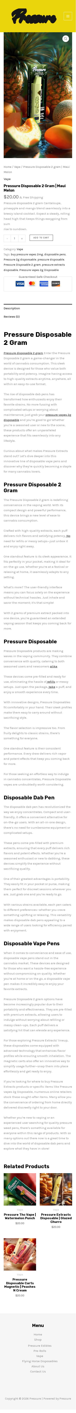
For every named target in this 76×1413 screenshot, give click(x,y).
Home (7, 167)
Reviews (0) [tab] (12, 316)
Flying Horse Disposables (40, 1361)
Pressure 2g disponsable (20, 259)
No (68, 536)
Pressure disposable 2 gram (23, 353)
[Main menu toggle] (68, 16)
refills (50, 681)
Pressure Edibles (40, 1345)
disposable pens (55, 254)
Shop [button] (38, 1339)
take (51, 687)
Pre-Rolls (39, 1351)
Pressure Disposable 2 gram (22, 264)
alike (53, 666)
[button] (65, 38)
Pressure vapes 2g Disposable (39, 270)
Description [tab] (12, 308)
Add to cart (41, 238)
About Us (37, 1366)
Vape (17, 167)
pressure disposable (51, 259)
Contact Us (38, 1371)
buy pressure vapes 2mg (27, 254)
